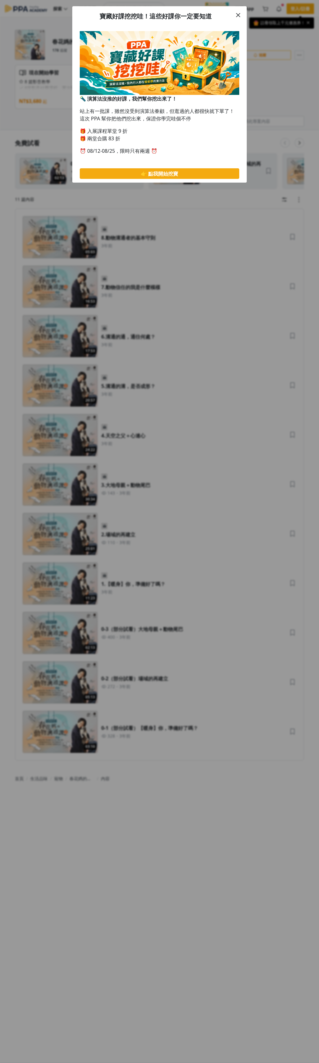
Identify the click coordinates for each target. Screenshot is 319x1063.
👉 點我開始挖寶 (159, 173)
